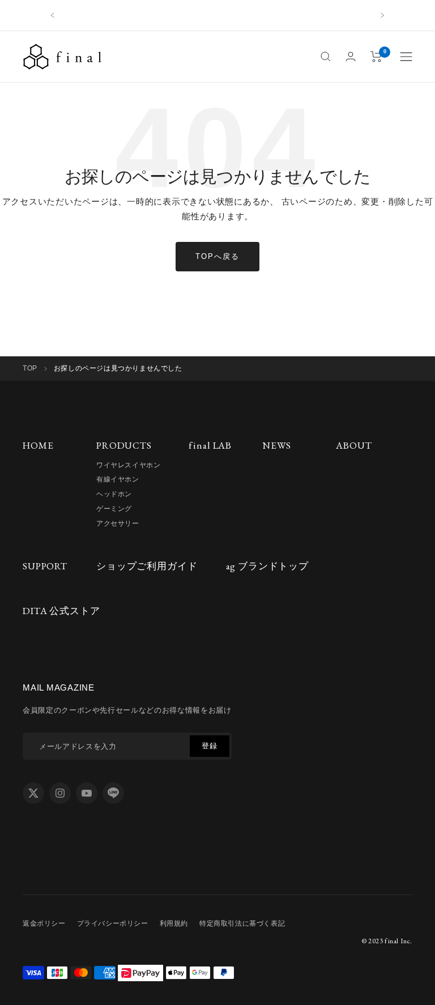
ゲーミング (114, 509)
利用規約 (174, 923)
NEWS (276, 445)
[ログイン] (351, 56)
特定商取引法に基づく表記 (242, 923)
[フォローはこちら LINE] (113, 793)
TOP (30, 368)
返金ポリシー (44, 923)
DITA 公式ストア (61, 610)
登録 (209, 746)
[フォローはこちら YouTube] (86, 793)
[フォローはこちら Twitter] (33, 793)
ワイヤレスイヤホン (128, 465)
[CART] (376, 56)
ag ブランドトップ (267, 566)
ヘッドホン (114, 494)
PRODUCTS (124, 445)
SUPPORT (45, 566)
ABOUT (354, 445)
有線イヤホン (117, 479)
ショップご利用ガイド (147, 566)
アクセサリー (117, 523)
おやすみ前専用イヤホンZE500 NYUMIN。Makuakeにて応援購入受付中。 (217, 15)
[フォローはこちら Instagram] (60, 793)
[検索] (326, 57)
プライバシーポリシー (112, 923)
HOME (38, 445)
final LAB (210, 445)
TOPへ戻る (217, 256)
